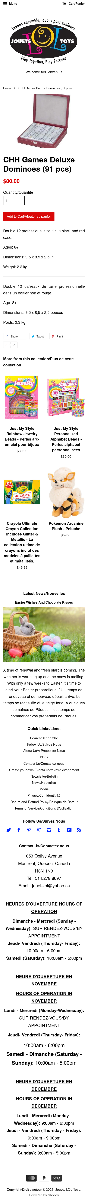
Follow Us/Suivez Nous (44, 744)
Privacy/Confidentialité (44, 795)
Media (44, 788)
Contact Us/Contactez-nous (44, 763)
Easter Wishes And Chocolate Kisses (44, 602)
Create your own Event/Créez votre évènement (44, 769)
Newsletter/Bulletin (44, 776)
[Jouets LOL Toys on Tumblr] (59, 830)
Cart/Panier (76, 3)
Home (7, 88)
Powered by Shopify (44, 1194)
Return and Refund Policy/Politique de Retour (44, 801)
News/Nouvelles (44, 782)
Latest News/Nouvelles (44, 593)
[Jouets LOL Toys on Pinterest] (28, 830)
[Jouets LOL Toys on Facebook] (18, 830)
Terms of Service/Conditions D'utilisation (44, 808)
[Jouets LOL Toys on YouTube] (69, 830)
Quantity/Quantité (18, 192)
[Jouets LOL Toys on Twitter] (8, 830)
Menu (12, 3)
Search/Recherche (44, 737)
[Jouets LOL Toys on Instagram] (49, 830)
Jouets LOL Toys (67, 1189)
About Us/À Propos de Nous (44, 750)
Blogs (44, 756)
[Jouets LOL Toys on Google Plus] (39, 830)
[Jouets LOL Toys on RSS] (79, 830)
